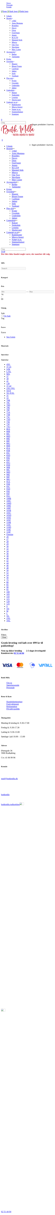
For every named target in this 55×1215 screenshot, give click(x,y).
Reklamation (11, 706)
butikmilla (5, 794)
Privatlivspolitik (13, 709)
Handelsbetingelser (14, 702)
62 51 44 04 (19, 653)
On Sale (7, 316)
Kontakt (8, 7)
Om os (8, 3)
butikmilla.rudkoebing (10, 804)
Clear (4, 637)
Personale (9, 5)
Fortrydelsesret (12, 704)
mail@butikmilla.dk (9, 778)
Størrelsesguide (12, 685)
